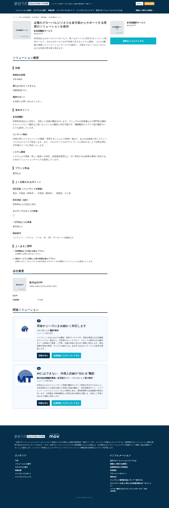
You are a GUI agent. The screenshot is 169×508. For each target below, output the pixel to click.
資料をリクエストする (133, 40)
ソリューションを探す (24, 10)
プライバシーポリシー (118, 473)
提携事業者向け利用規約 (119, 467)
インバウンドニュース (84, 10)
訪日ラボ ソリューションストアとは (109, 10)
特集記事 (51, 10)
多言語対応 (35, 17)
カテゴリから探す (39, 10)
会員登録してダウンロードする (66, 355)
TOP (16, 460)
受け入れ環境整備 (24, 17)
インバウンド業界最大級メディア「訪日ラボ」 (127, 480)
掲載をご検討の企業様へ (144, 10)
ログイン (139, 4)
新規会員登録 (149, 4)
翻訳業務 (44, 17)
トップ (15, 17)
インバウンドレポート (64, 10)
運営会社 (113, 476)
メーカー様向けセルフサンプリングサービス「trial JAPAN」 (128, 489)
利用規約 (113, 470)
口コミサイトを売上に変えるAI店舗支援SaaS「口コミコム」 (130, 484)
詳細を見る (43, 355)
